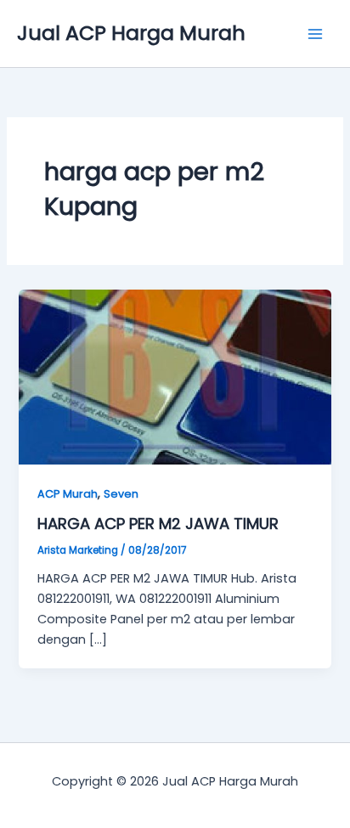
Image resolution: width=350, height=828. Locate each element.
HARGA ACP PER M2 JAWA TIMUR (158, 523)
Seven (121, 494)
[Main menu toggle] (315, 34)
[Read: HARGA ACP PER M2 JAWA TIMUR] (174, 376)
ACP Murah (67, 494)
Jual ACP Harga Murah (131, 33)
